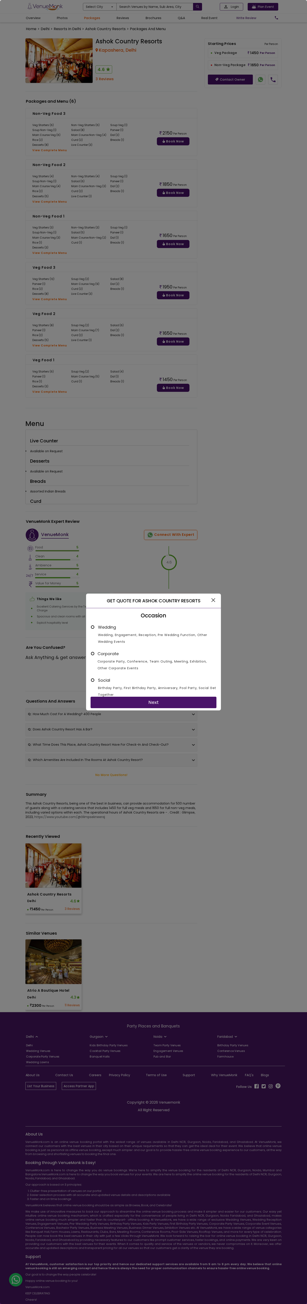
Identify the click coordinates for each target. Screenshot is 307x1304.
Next (153, 702)
